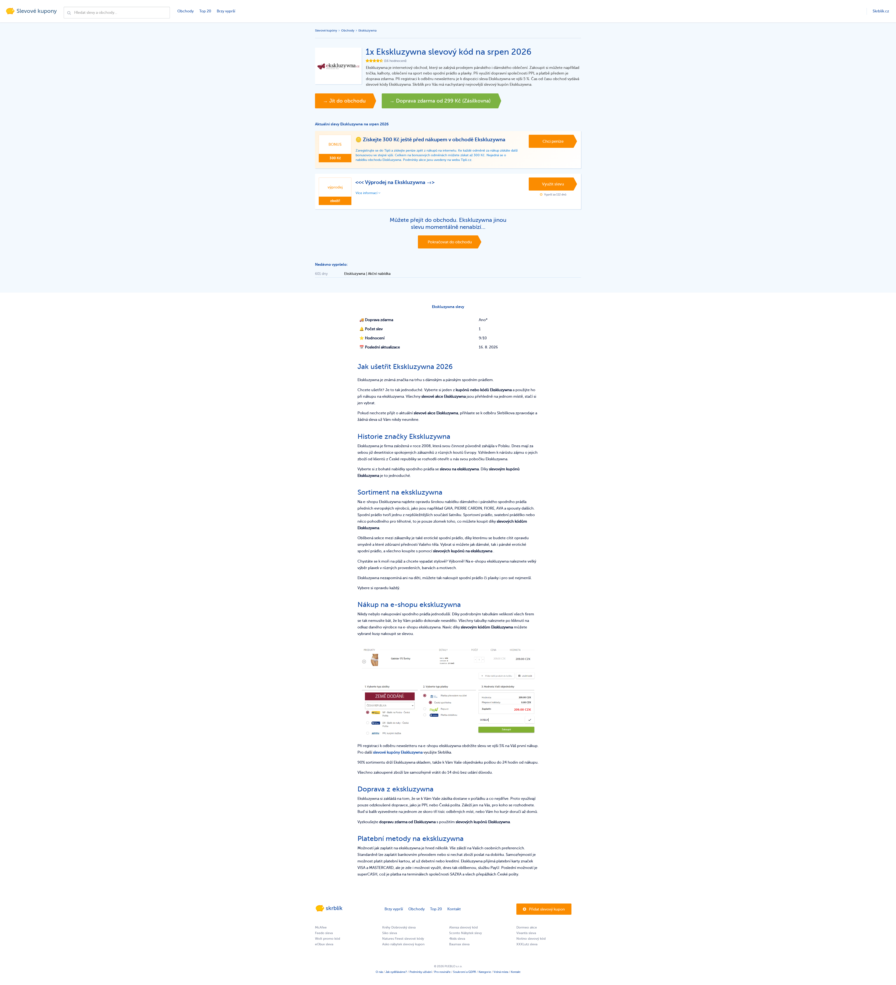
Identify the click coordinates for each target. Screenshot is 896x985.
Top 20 (205, 11)
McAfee (321, 927)
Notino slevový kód (531, 938)
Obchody (185, 11)
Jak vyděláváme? (396, 972)
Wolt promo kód (327, 938)
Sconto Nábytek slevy (465, 933)
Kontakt (454, 909)
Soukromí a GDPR (464, 972)
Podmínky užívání (421, 972)
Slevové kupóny (326, 30)
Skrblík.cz (881, 11)
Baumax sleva (459, 944)
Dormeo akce (526, 927)
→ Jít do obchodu (344, 101)
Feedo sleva (324, 933)
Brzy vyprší (226, 11)
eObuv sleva (324, 944)
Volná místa (501, 972)
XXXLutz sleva (526, 944)
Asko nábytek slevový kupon (403, 944)
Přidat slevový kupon (546, 909)
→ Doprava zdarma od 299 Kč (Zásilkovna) (440, 101)
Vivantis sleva (526, 933)
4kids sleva (457, 938)
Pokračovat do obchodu (450, 242)
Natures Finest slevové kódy (403, 938)
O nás (379, 972)
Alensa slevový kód (463, 927)
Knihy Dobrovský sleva (399, 927)
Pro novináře (442, 972)
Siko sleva (389, 933)
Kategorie (485, 972)
